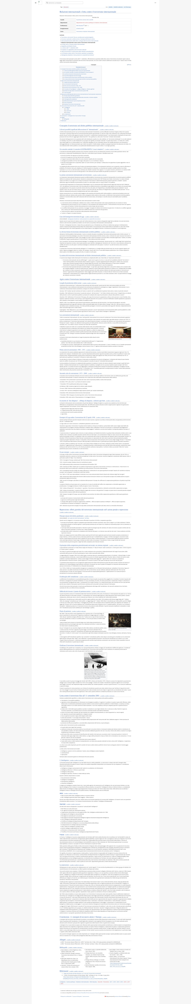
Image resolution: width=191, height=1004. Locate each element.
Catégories (62, 982)
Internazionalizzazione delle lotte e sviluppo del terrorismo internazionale (79, 41)
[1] (83, 25)
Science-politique (70, 982)
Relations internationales (82, 982)
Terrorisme (106, 982)
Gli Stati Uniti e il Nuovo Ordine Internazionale (73, 44)
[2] (99, 678)
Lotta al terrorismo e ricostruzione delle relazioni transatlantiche (77, 51)
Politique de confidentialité (66, 996)
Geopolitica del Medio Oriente (68, 46)
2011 (111, 982)
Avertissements (86, 996)
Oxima (129, 996)
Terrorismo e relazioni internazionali (85, 31)
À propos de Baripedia (77, 996)
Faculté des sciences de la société (84, 19)
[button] (155, 2)
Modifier (111, 7)
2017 (128, 982)
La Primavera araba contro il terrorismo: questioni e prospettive (77, 53)
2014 (77, 28)
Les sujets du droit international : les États (78, 518)
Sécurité (100, 982)
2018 (62, 983)
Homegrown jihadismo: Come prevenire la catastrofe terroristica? (77, 55)
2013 (114, 982)
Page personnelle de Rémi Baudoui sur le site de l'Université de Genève (82, 973)
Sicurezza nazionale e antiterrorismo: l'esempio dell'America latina (78, 39)
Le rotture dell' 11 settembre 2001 (69, 48)
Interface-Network (118, 996)
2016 (125, 982)
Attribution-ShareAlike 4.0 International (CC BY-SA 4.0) (88, 992)
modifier (107, 125)
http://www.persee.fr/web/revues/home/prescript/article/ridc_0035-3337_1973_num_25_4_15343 (120, 964)
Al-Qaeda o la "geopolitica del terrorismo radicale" (73, 49)
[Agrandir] (130, 338)
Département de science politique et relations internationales (91, 22)
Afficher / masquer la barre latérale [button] (36, 3)
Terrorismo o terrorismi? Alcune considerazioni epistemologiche (77, 37)
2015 (81, 28)
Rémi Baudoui (79, 25)
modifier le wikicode (113, 125)
